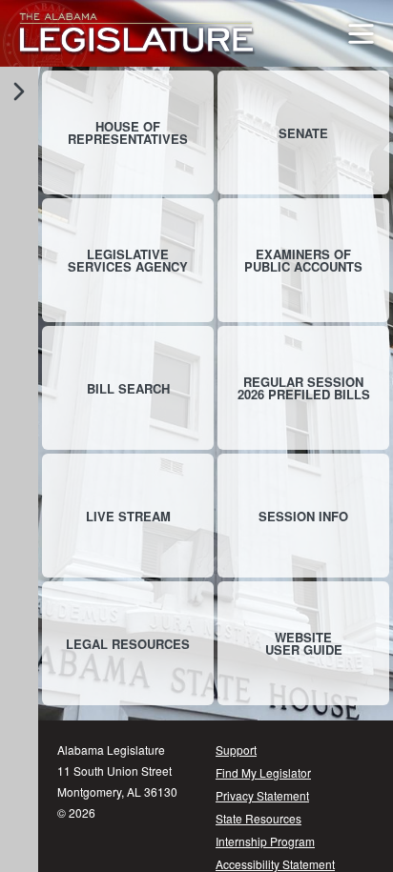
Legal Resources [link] (128, 644)
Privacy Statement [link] (262, 795)
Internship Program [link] (265, 841)
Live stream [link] (128, 516)
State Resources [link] (258, 818)
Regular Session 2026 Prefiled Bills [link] (304, 388)
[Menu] (361, 34)
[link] (136, 33)
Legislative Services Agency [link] (128, 260)
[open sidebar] (19, 91)
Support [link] (236, 749)
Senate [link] (303, 133)
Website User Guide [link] (303, 643)
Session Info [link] (303, 516)
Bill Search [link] (128, 388)
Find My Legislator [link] (263, 772)
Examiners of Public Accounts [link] (303, 260)
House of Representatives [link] (128, 132)
